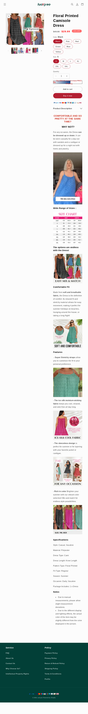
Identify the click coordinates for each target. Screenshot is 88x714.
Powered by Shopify (49, 697)
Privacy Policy (51, 658)
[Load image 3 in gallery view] (28, 51)
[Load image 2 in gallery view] (21, 51)
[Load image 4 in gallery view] (35, 51)
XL (78, 61)
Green (58, 46)
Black (58, 41)
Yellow (58, 52)
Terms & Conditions (53, 674)
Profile (47, 679)
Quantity (56, 71)
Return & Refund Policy (55, 663)
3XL (66, 66)
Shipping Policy (51, 669)
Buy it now (67, 96)
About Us (10, 658)
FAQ (7, 653)
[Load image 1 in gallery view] (14, 51)
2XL (57, 66)
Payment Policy (51, 653)
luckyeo (40, 697)
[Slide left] (8, 50)
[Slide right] (41, 50)
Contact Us (10, 663)
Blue (68, 46)
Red (77, 41)
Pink (68, 41)
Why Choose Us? (13, 669)
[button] (4, 4)
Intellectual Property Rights (17, 674)
